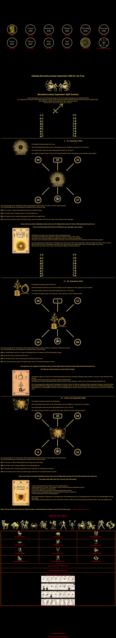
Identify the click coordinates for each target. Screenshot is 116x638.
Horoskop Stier (58, 537)
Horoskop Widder (20, 537)
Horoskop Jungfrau (96, 545)
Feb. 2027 (30, 48)
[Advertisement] (58, 12)
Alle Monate (85, 48)
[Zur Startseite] (12, 34)
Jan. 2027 (12, 48)
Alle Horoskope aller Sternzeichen (58, 566)
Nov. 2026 (85, 35)
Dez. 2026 (104, 35)
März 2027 (49, 48)
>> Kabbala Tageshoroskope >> (80, 509)
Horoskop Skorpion (58, 553)
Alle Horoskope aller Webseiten (58, 570)
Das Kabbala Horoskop (104, 48)
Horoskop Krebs (20, 545)
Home (12, 35)
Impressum (51, 636)
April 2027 (67, 48)
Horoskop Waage (20, 553)
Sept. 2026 (49, 35)
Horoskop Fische (96, 561)
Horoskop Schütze (96, 553)
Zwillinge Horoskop (96, 537)
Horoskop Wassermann (58, 561)
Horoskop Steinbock (20, 561)
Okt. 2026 (67, 35)
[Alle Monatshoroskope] (85, 47)
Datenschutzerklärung (61, 636)
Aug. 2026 (30, 35)
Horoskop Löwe (58, 545)
